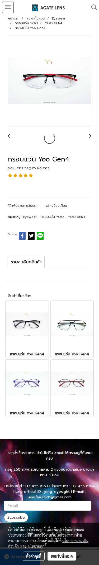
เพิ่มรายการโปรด (23, 205)
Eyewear (30, 216)
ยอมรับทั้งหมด (62, 556)
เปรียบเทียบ (58, 205)
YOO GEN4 (76, 216)
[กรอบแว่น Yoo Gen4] (49, 81)
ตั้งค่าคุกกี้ (33, 556)
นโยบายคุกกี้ (37, 546)
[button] (92, 7)
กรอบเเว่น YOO (53, 216)
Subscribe (16, 517)
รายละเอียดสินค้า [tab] (26, 262)
